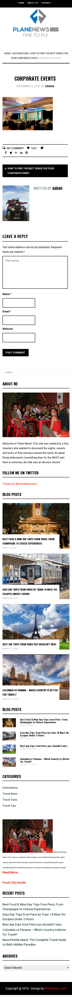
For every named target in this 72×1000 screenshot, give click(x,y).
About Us (32, 3)
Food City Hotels (14, 882)
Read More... (11, 872)
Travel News (10, 793)
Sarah (49, 86)
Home (21, 3)
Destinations (20, 53)
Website (8, 328)
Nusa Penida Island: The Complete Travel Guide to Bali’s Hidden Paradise (34, 942)
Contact (46, 3)
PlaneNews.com (56, 988)
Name (7, 294)
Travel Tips (9, 805)
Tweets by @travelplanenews (20, 483)
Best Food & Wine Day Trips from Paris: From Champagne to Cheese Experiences (43, 721)
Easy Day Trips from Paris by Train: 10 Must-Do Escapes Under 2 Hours (44, 734)
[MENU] (37, 43)
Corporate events (35, 78)
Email (7, 311)
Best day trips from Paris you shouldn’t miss (29, 644)
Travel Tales (10, 799)
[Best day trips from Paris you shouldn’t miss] (9, 752)
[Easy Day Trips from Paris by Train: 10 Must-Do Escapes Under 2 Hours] (9, 739)
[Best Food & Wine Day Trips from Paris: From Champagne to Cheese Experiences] (9, 726)
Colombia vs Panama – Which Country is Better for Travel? (44, 760)
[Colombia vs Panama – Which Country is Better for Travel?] (9, 765)
